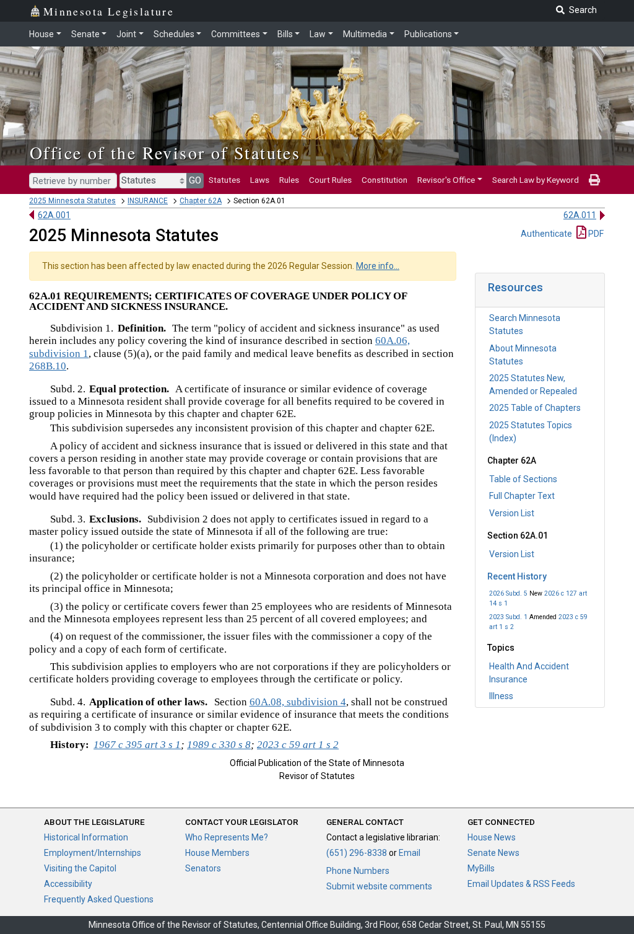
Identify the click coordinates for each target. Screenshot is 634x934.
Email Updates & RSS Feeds (521, 884)
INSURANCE (148, 200)
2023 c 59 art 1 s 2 (298, 745)
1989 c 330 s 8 (219, 745)
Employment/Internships (92, 853)
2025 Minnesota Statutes (72, 200)
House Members (217, 853)
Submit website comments (379, 886)
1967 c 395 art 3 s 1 (137, 745)
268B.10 (47, 366)
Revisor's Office (446, 180)
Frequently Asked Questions (99, 899)
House (41, 34)
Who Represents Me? (226, 837)
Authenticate (546, 234)
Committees (235, 34)
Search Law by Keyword (535, 180)
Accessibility (68, 884)
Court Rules (330, 180)
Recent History (517, 576)
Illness (501, 696)
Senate (85, 34)
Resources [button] (515, 287)
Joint (126, 34)
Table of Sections (523, 479)
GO (195, 180)
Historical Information (86, 837)
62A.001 (54, 215)
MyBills (481, 868)
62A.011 (579, 215)
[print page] (594, 179)
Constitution (384, 180)
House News (491, 837)
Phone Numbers (357, 871)
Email (409, 853)
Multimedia (365, 34)
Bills (285, 34)
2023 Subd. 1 (508, 617)
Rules (289, 180)
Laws (259, 180)
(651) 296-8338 (356, 853)
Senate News (493, 853)
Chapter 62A (201, 200)
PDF (595, 234)
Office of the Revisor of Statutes (165, 152)
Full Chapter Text (522, 496)
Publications (428, 34)
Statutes (224, 180)
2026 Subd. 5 (508, 593)
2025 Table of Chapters (535, 408)
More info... (377, 266)
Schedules (174, 34)
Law (318, 34)
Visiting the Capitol (80, 868)
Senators (203, 868)
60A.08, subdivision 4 (298, 702)
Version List (511, 513)
